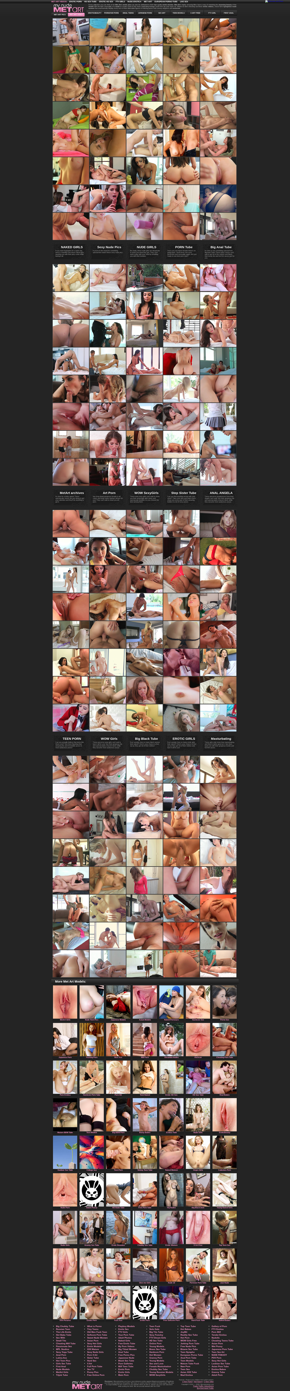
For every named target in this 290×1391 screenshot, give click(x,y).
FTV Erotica (218, 1329)
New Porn (185, 1366)
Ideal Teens (128, 13)
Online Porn (155, 1343)
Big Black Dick (198, 1208)
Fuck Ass (118, 1320)
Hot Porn (185, 1338)
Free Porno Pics (126, 1355)
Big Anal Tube (221, 247)
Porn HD (118, 1095)
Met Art (148, 2)
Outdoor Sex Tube (65, 1170)
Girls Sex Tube (63, 1363)
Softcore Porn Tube (97, 1335)
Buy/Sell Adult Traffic (205, 1388)
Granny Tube (218, 1372)
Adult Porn (217, 1375)
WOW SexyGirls (146, 493)
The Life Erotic (63, 1332)
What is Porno (94, 1326)
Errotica (91, 1283)
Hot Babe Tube (63, 1335)
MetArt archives (72, 493)
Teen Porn (118, 1170)
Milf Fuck (145, 1057)
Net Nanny (198, 1382)
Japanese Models (118, 1020)
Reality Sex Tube (189, 1335)
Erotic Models (94, 1346)
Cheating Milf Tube (66, 1343)
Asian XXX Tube (188, 1372)
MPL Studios (62, 1349)
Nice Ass (118, 1057)
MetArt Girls (65, 1020)
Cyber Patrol (187, 1382)
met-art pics (60, 15)
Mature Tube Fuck (189, 1363)
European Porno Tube (166, 2)
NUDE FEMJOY (219, 1355)
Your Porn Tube (126, 1335)
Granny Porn (155, 1358)
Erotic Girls (124, 1372)
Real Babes (225, 1095)
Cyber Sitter (209, 1382)
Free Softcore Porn (171, 1320)
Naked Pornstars (171, 1020)
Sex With (60, 1338)
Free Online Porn (96, 1375)
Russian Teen (63, 1329)
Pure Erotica (65, 1095)
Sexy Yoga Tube (64, 1352)
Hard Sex (91, 1360)
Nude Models (63, 1369)
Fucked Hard (65, 1283)
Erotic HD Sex (106, 2)
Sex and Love (156, 1363)
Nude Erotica (134, 2)
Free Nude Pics (188, 1346)
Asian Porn (92, 1340)
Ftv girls (120, 2)
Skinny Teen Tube (144, 1170)
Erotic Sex (123, 1329)
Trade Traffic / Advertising (203, 1386)
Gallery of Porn (219, 1326)
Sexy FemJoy (156, 1335)
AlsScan (198, 1057)
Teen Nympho (187, 1352)
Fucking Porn (91, 1057)
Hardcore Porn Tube (91, 1095)
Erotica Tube (171, 1132)
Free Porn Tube (144, 1208)
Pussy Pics (92, 1372)
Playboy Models (126, 1326)
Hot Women (155, 1355)
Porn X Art (92, 1355)
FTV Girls (123, 1332)
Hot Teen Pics (63, 1360)
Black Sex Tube (126, 1360)
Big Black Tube (146, 738)
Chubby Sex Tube (144, 1245)
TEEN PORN (72, 738)
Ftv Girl (212, 13)
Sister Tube (93, 1358)
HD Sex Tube (90, 2)
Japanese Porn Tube (222, 1349)
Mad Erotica (186, 1375)
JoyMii (183, 1332)
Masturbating (221, 738)
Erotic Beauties (118, 1245)
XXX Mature (93, 1349)
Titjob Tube (62, 1375)
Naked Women (171, 1170)
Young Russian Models (161, 1372)
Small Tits (61, 1340)
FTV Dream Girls (157, 1338)
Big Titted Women (127, 1349)
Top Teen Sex (224, 1245)
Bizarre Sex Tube (189, 1349)
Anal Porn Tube (188, 1358)
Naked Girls (124, 1340)
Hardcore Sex (198, 1020)
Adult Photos (125, 1338)
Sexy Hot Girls (94, 1343)
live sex (184, 2)
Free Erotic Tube (126, 1343)
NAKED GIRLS (72, 247)
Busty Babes (144, 1132)
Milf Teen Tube (125, 1366)
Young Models (156, 1346)
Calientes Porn (224, 1170)
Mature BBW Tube (65, 1132)
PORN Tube (184, 247)
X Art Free (195, 13)
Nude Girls (198, 1132)
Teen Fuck (154, 1326)
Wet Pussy (217, 1346)
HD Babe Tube (118, 1208)
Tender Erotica (219, 1335)
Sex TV (90, 1369)
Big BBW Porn (118, 1132)
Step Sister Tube (183, 493)
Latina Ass (61, 1358)
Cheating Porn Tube (224, 1057)
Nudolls (216, 1338)
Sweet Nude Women (97, 1338)
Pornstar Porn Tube (198, 1283)
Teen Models (179, 13)
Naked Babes (224, 1320)
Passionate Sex (64, 1346)
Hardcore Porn (156, 1352)
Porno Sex (224, 1020)
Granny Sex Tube (91, 1245)
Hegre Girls (198, 1170)
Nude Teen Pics (91, 1020)
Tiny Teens (92, 1329)
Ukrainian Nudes (171, 1057)
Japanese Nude (126, 1358)
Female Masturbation (160, 1366)
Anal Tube (123, 1352)
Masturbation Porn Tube (118, 1283)
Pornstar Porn (111, 13)
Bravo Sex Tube (157, 1349)
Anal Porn (61, 1355)
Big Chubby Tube (65, 1326)
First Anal (229, 13)
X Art (89, 1363)
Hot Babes (185, 1329)
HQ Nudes (171, 1208)
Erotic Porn (75, 2)
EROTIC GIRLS (184, 738)
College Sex (92, 1170)
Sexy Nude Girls (95, 1352)
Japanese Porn (145, 13)
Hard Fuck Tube (198, 1320)
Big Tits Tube (156, 1332)
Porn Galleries (125, 1363)
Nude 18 (171, 1283)
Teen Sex (185, 1369)
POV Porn (216, 1358)
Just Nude (224, 1283)
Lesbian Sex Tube (221, 1363)
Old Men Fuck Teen (97, 1332)
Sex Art (161, 13)
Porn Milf (216, 1332)
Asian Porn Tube (220, 1366)
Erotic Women (171, 1245)
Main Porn (123, 1375)
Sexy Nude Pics (109, 247)
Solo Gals (154, 1329)
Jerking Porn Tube (189, 1343)
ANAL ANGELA (221, 493)
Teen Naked (145, 1095)
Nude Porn (65, 1208)
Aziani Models (145, 1020)
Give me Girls (145, 1283)
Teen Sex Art (218, 1352)
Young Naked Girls (225, 1208)
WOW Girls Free (188, 1340)
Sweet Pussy (91, 1208)
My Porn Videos (126, 1346)
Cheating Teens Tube (223, 1340)
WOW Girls (109, 738)
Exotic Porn (92, 1320)
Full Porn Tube (94, 1366)
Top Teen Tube (188, 1326)
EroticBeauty (94, 13)
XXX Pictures (65, 1320)
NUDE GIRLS (146, 247)
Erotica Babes (219, 1369)
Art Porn (109, 493)
